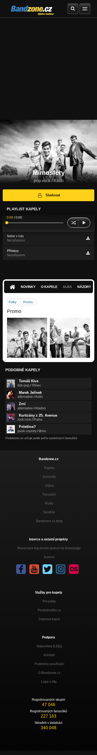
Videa (49, 485)
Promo (28, 302)
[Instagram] (60, 569)
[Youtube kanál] (34, 569)
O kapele (49, 287)
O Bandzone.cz (49, 673)
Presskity (49, 601)
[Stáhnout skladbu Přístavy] (88, 253)
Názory (84, 287)
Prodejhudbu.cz (49, 610)
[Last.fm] (74, 569)
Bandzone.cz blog (49, 521)
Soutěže (49, 512)
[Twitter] (47, 569)
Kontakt (49, 655)
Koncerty (49, 477)
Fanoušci (49, 494)
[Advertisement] (48, 68)
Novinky (28, 287)
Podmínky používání (49, 664)
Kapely (49, 468)
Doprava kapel (49, 619)
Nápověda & (49, 646)
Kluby (49, 503)
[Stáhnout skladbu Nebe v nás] (88, 238)
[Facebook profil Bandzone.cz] (21, 569)
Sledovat (53, 195)
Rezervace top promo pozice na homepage (49, 548)
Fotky (12, 302)
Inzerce (49, 557)
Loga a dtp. (49, 682)
